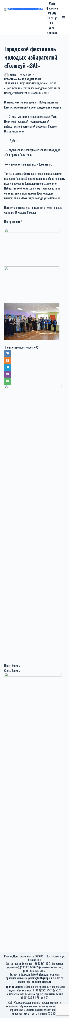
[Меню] (63, 17)
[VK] (34, 353)
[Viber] (34, 374)
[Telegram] (34, 367)
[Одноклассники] (34, 360)
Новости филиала (14, 79)
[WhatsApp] (34, 381)
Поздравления (33, 79)
